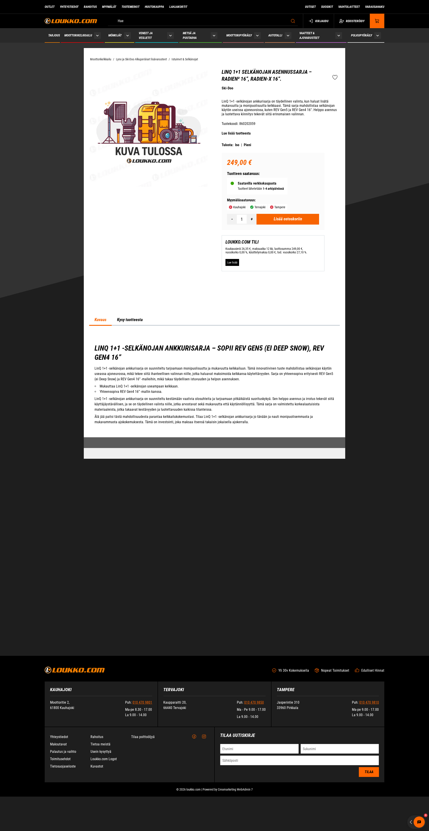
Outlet (50, 6)
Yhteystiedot (69, 6)
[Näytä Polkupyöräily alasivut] (377, 35)
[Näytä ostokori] (377, 21)
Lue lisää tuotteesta (236, 133)
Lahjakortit (178, 6)
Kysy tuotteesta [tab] (130, 439)
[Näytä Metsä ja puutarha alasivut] (214, 35)
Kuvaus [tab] (100, 439)
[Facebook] (194, 809)
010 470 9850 (254, 774)
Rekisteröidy (355, 21)
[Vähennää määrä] (232, 219)
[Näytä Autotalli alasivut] (288, 35)
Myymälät (109, 6)
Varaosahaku (374, 6)
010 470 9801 (142, 774)
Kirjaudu (321, 21)
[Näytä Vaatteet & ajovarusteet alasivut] (339, 35)
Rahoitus (90, 6)
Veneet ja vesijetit (146, 35)
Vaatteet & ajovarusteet (309, 35)
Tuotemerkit (130, 6)
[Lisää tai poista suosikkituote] (335, 77)
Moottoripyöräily (239, 35)
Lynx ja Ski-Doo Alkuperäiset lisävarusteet (141, 59)
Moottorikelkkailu (78, 35)
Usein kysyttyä (100, 824)
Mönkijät (115, 35)
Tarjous (54, 35)
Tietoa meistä (100, 816)
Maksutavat (58, 816)
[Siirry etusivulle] (71, 21)
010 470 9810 (369, 774)
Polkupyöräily (361, 35)
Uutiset (310, 6)
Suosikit (327, 6)
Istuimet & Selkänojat (185, 59)
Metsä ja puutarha (190, 35)
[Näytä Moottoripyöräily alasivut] (257, 35)
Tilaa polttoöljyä (143, 809)
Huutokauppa (154, 6)
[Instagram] (204, 809)
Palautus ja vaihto (63, 824)
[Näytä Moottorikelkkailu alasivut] (97, 35)
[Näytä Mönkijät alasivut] (127, 35)
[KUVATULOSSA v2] (148, 128)
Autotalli (275, 35)
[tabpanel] (214, 504)
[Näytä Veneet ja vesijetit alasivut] (170, 35)
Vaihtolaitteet (349, 6)
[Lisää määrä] (252, 219)
